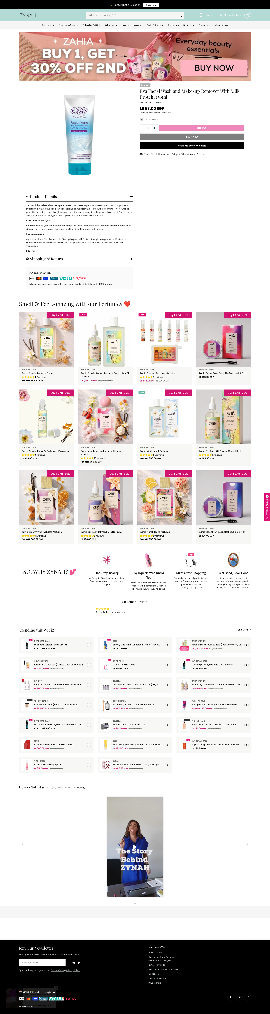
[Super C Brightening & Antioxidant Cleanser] (184, 745)
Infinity (38, 681)
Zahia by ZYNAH (29, 369)
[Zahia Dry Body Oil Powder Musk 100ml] (223, 417)
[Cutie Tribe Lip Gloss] (105, 665)
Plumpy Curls (198, 701)
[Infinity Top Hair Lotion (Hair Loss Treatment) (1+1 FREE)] (26, 685)
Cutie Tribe (118, 661)
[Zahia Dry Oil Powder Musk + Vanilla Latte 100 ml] (184, 685)
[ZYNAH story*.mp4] (135, 847)
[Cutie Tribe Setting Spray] (26, 765)
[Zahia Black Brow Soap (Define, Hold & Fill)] (223, 497)
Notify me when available (192, 145)
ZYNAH (116, 761)
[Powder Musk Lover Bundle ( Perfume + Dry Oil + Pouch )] (184, 645)
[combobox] (135, 15)
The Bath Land (41, 701)
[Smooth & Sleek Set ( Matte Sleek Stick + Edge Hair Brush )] (26, 665)
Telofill (117, 681)
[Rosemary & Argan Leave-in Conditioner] (184, 725)
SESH (115, 641)
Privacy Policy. (73, 970)
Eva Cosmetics (156, 102)
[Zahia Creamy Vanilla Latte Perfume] (46, 497)
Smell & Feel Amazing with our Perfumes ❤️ (75, 303)
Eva (28, 205)
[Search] (180, 15)
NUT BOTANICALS (42, 641)
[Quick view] (128, 318)
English (209, 15)
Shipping (144, 112)
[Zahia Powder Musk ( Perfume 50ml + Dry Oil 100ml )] (105, 339)
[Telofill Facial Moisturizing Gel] (105, 725)
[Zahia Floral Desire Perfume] (164, 497)
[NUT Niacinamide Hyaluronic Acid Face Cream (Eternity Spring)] (26, 725)
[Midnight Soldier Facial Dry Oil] (26, 645)
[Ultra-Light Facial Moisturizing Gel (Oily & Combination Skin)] (105, 685)
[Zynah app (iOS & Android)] (201, 15)
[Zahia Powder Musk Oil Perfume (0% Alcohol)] (46, 417)
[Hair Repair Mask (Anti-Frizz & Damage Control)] (26, 705)
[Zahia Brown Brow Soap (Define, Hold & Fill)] (223, 339)
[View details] (89, 645)
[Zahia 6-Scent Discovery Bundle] (164, 339)
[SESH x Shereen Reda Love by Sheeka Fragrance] (26, 745)
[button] (267, 507)
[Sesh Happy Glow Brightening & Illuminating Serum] (105, 745)
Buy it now (192, 136)
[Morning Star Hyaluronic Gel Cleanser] (184, 665)
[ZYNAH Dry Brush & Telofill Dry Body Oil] (105, 705)
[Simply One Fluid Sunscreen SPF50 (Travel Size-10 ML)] (105, 645)
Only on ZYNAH (41, 661)
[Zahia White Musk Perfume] (164, 417)
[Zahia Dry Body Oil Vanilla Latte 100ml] (105, 497)
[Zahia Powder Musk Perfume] (46, 339)
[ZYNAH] (135, 56)
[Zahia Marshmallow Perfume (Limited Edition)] (105, 417)
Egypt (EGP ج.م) (31, 991)
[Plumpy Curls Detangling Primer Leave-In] (184, 705)
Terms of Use (57, 970)
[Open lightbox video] (135, 847)
